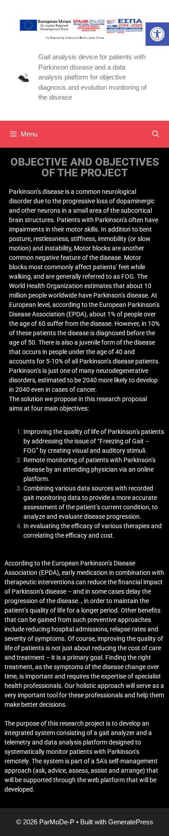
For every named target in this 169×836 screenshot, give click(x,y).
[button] (157, 34)
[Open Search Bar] (155, 134)
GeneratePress (130, 822)
